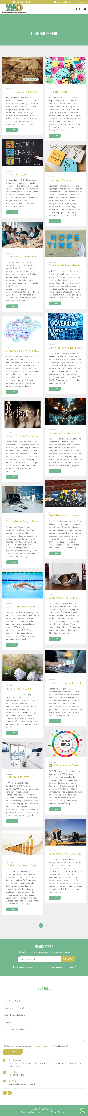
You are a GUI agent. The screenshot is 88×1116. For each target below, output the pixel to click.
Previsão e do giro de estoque (67, 515)
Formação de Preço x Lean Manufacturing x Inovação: (38, 521)
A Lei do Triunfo (58, 91)
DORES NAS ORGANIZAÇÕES (23, 865)
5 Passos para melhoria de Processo (27, 350)
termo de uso (46, 967)
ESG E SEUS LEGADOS (19, 689)
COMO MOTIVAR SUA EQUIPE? (24, 256)
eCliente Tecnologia (58, 1112)
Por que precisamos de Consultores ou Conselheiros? (38, 436)
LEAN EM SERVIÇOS (18, 777)
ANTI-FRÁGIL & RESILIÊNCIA (23, 91)
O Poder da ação (16, 174)
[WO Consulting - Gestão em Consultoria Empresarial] (14, 9)
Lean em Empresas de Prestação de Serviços (33, 606)
